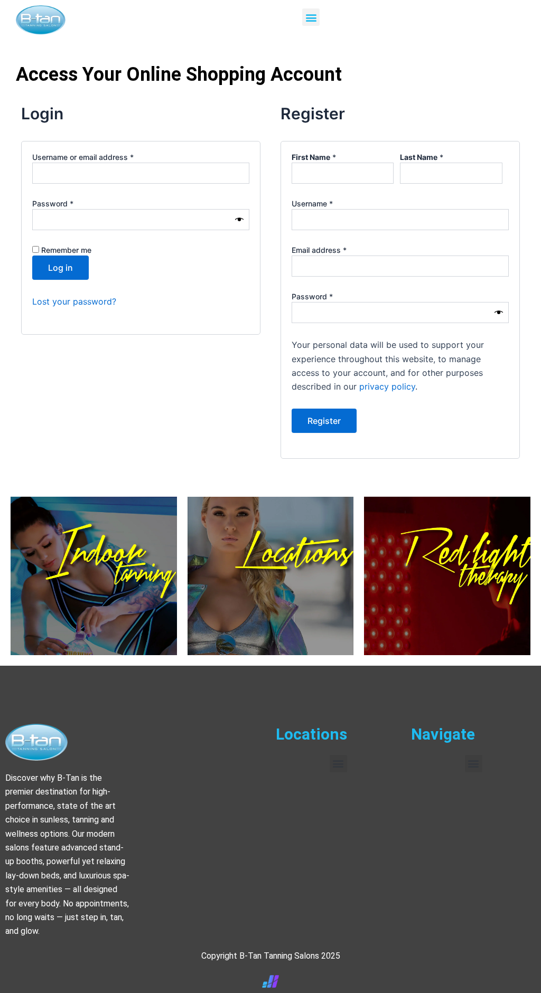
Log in (60, 267)
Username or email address (98, 157)
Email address (334, 249)
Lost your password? (74, 301)
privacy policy (387, 386)
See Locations (270, 615)
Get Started (447, 611)
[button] (311, 17)
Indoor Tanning (93, 605)
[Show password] (239, 219)
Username (327, 203)
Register (324, 420)
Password (68, 203)
